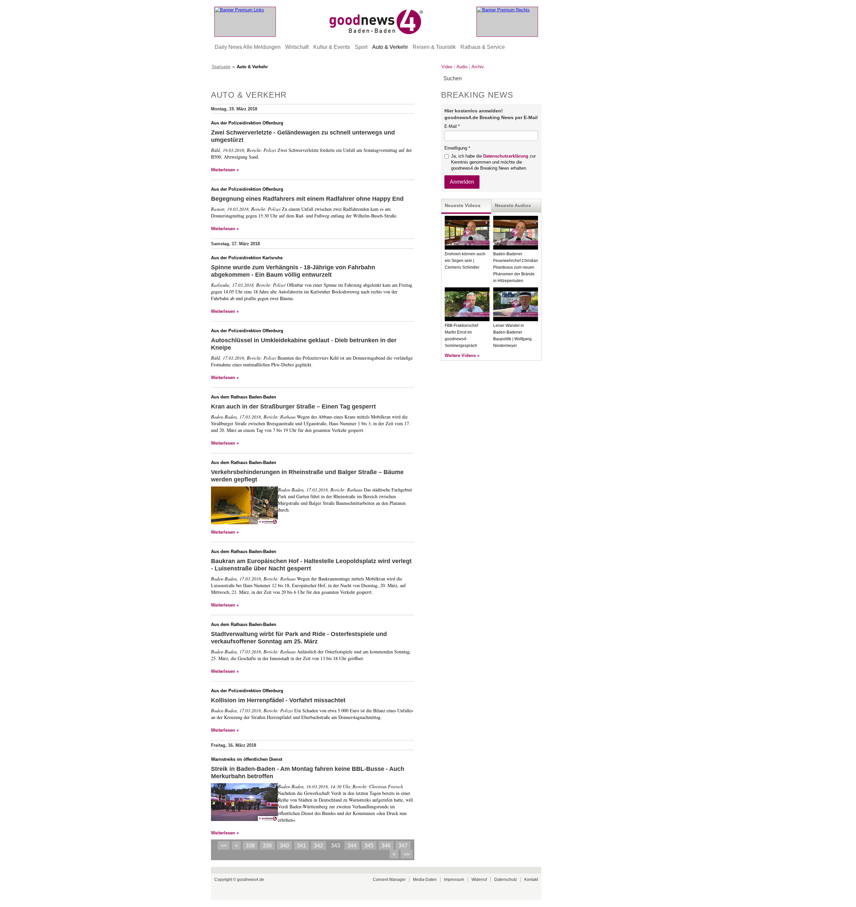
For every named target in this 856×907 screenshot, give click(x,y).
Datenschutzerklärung (505, 156)
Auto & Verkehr (390, 47)
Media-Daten (425, 879)
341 (301, 845)
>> (407, 854)
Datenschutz (505, 879)
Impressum (454, 879)
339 (267, 845)
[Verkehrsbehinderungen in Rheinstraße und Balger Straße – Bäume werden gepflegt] (244, 506)
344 (351, 845)
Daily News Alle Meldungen (248, 47)
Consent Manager (389, 879)
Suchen (536, 79)
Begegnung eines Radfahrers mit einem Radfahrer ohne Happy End (307, 198)
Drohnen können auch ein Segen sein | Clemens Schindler (465, 261)
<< (224, 845)
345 (368, 845)
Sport (361, 47)
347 (403, 845)
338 (250, 845)
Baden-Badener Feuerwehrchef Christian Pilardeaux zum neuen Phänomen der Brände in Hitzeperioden (515, 267)
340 (284, 845)
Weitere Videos (460, 355)
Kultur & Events (331, 47)
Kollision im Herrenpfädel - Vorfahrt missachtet (278, 700)
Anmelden (462, 182)
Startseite (221, 66)
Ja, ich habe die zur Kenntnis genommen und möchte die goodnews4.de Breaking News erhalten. (493, 162)
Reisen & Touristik (434, 47)
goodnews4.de (250, 879)
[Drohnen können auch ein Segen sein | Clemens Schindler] (467, 248)
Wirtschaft (297, 47)
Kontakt (531, 879)
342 (318, 845)
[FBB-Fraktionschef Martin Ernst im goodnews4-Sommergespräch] (467, 319)
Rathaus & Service (482, 47)
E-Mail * (452, 126)
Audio (461, 66)
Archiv (477, 66)
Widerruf (479, 879)
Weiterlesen (223, 169)
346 (386, 845)
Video (446, 66)
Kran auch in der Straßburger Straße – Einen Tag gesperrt (293, 406)
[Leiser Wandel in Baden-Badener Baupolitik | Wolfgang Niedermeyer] (515, 319)
